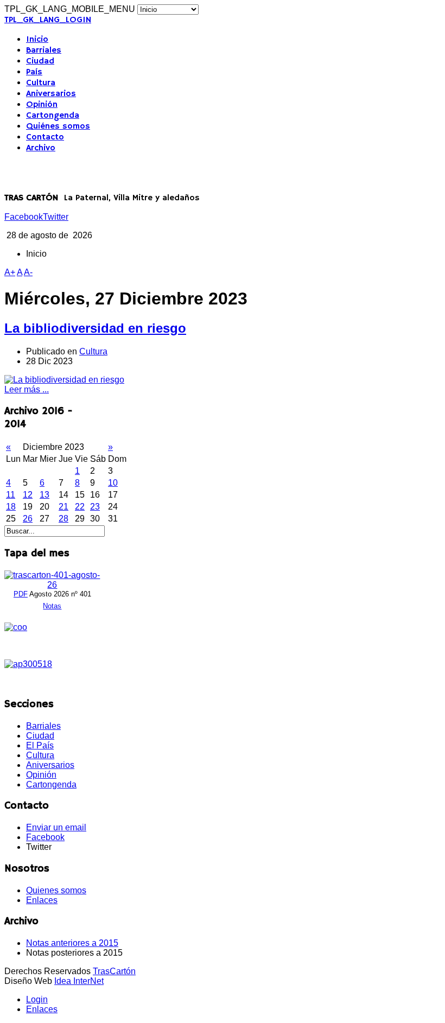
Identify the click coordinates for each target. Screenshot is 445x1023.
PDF (21, 594)
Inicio (37, 39)
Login (37, 999)
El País (40, 745)
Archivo (40, 148)
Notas (52, 606)
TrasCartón (114, 971)
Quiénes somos (58, 126)
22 (80, 506)
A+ (9, 272)
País (34, 72)
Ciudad (40, 61)
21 (63, 506)
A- (28, 272)
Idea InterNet (79, 981)
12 (28, 494)
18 (11, 506)
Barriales (43, 50)
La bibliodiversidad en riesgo (95, 328)
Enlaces (42, 900)
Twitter (55, 216)
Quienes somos (56, 890)
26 (28, 518)
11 (10, 494)
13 (44, 494)
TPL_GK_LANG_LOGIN (47, 20)
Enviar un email (56, 827)
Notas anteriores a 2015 (72, 943)
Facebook (23, 216)
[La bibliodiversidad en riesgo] (64, 379)
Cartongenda (52, 115)
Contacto (45, 137)
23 (95, 506)
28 (63, 518)
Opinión (42, 104)
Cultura (40, 83)
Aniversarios (51, 93)
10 (113, 482)
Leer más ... (26, 389)
